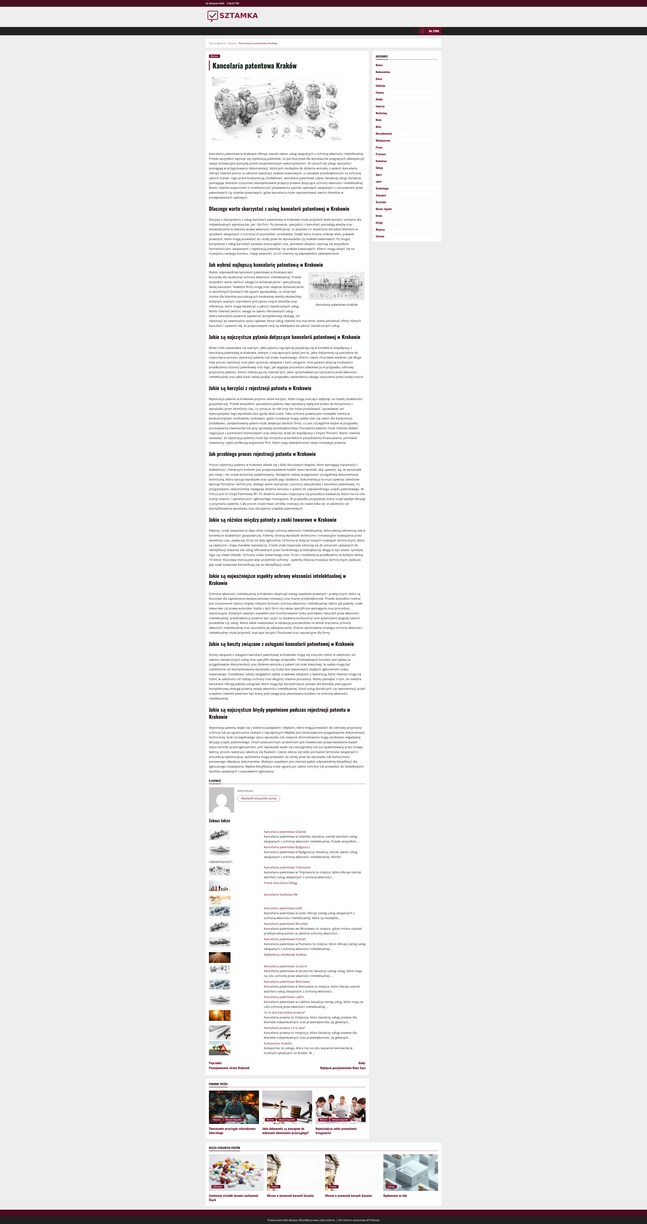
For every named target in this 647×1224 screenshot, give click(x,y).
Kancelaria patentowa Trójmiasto (287, 867)
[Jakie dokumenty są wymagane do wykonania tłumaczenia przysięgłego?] (287, 1107)
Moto (378, 127)
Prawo (379, 147)
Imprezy (380, 106)
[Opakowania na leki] (410, 1172)
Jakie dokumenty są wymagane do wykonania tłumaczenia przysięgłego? (285, 1130)
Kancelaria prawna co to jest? (284, 1028)
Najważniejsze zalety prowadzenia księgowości (336, 1130)
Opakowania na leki (395, 1195)
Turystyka (381, 202)
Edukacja (380, 86)
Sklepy (379, 168)
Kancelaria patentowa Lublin (284, 997)
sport (379, 181)
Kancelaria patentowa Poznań (285, 939)
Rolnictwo (381, 161)
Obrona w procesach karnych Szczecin (290, 1195)
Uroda (379, 216)
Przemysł (381, 154)
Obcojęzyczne (383, 140)
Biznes (214, 56)
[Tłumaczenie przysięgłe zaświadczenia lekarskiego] (234, 1107)
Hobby (379, 99)
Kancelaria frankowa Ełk (281, 894)
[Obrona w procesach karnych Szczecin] (294, 1172)
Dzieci (379, 79)
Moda (378, 120)
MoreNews (345, 1220)
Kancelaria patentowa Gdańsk (285, 832)
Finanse (380, 92)
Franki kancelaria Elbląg (280, 883)
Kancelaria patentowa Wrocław (286, 924)
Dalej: (343, 1065)
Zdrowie (380, 236)
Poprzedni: (229, 1065)
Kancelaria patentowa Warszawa (287, 982)
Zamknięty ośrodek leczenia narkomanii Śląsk (233, 1197)
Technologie (382, 188)
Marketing (381, 113)
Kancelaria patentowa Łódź (283, 908)
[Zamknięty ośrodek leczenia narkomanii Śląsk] (236, 1172)
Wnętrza (380, 229)
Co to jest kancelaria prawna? (284, 1012)
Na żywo (434, 31)
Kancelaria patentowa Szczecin (285, 966)
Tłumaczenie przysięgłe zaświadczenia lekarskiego (232, 1130)
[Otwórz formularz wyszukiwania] (414, 31)
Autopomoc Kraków (278, 1043)
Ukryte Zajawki (233, 1119)
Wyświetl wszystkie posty (258, 798)
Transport (381, 195)
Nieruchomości (384, 133)
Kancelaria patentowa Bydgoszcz (287, 847)
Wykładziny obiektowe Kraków (285, 955)
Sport (379, 175)
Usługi (379, 223)
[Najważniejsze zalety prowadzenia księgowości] (341, 1107)
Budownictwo (383, 72)
